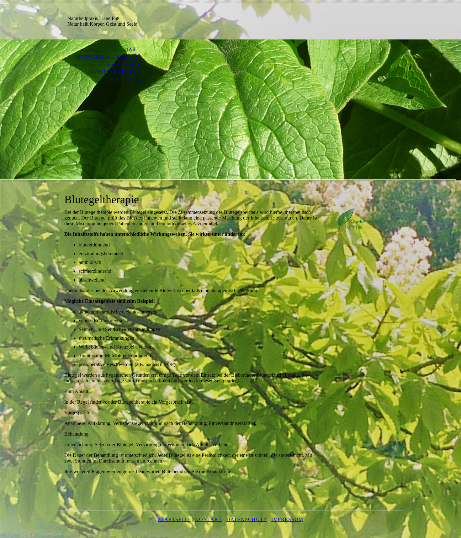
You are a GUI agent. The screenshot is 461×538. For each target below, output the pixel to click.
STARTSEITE (174, 519)
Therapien (121, 64)
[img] (230, 109)
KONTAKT (123, 79)
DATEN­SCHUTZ (246, 519)
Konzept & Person (114, 72)
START (131, 49)
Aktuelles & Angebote (107, 56)
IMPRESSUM (287, 519)
